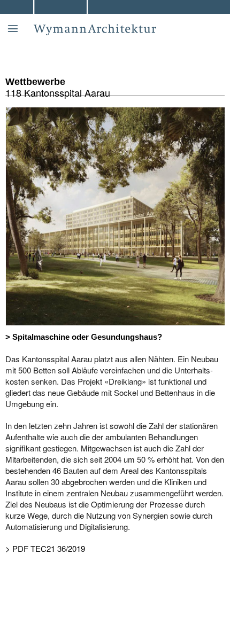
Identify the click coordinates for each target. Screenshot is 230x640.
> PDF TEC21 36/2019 (45, 548)
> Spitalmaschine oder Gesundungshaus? (83, 336)
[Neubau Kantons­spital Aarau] (115, 215)
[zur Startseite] (131, 18)
